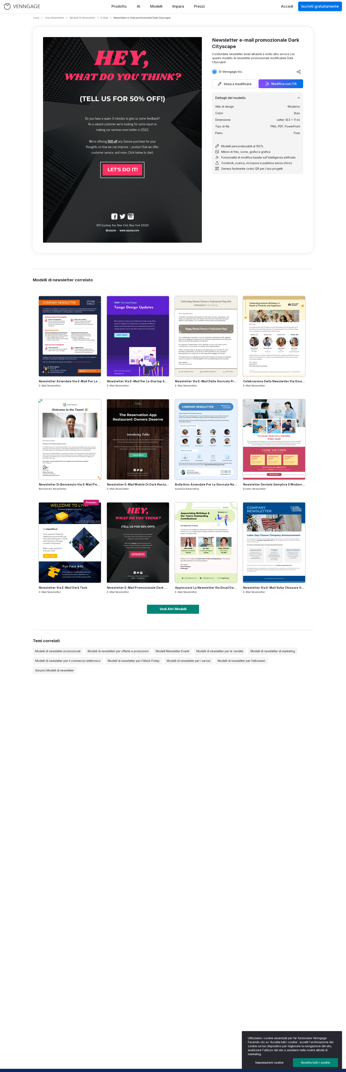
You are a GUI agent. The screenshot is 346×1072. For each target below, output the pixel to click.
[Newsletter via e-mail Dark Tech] (70, 543)
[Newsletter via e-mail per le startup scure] (138, 336)
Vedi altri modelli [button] (173, 609)
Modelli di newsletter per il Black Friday (134, 660)
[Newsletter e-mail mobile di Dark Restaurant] (138, 439)
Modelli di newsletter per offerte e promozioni (118, 651)
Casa (36, 17)
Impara (178, 6)
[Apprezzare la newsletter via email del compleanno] (206, 543)
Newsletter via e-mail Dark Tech (63, 587)
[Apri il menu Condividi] (298, 71)
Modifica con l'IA (284, 84)
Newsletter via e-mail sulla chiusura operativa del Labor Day (274, 587)
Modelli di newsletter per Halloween (241, 660)
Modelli (156, 6)
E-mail (104, 17)
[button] (234, 83)
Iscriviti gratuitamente (320, 6)
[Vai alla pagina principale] (22, 6)
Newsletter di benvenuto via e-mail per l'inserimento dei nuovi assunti (70, 484)
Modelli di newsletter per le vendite (219, 651)
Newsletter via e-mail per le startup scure (138, 381)
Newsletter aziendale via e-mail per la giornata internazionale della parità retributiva (70, 381)
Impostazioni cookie (269, 1062)
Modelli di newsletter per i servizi (188, 660)
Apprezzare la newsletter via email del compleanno (206, 587)
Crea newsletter (54, 17)
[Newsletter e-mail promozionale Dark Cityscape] (138, 543)
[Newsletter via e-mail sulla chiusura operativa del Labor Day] (274, 543)
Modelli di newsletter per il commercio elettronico (68, 660)
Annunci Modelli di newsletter (54, 670)
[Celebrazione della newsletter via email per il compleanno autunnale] (274, 336)
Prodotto (119, 6)
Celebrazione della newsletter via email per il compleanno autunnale (274, 381)
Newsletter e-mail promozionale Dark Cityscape (138, 587)
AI (138, 6)
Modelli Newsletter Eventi (172, 651)
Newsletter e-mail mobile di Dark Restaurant (138, 484)
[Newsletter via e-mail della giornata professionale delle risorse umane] (206, 336)
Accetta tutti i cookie (315, 1062)
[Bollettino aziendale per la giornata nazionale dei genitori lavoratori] (206, 439)
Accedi (287, 6)
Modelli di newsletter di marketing (272, 651)
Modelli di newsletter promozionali (57, 651)
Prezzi (199, 6)
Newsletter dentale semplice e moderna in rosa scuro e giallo (274, 484)
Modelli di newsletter (82, 17)
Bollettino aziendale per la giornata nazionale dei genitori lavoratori (206, 484)
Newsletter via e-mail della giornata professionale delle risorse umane (206, 381)
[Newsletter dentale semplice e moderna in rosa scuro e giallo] (274, 439)
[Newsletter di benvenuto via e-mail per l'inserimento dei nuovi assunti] (70, 439)
